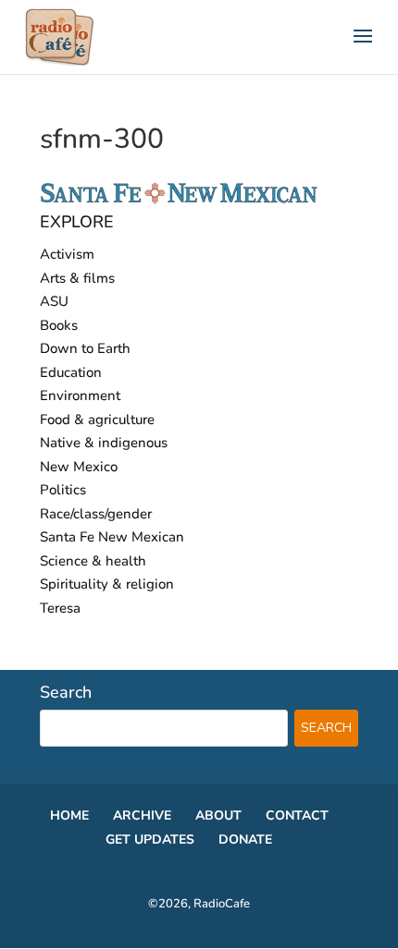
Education (71, 372)
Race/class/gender (96, 514)
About (218, 815)
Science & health (93, 561)
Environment (80, 395)
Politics (63, 490)
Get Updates (150, 839)
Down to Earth (85, 348)
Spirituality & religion (107, 584)
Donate (245, 839)
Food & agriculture (97, 419)
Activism (67, 254)
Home (69, 815)
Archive (142, 815)
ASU (54, 301)
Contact (297, 815)
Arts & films (77, 278)
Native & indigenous (104, 442)
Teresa (60, 608)
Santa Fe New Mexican (112, 537)
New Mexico (79, 466)
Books (59, 325)
